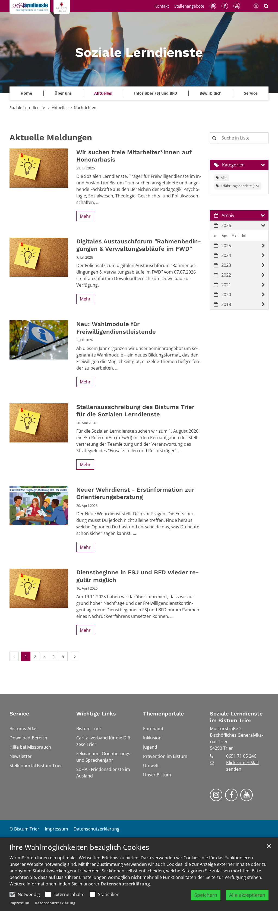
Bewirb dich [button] (211, 93)
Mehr (85, 216)
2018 (226, 304)
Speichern (205, 895)
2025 (226, 246)
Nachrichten (85, 107)
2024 (226, 255)
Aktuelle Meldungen (51, 137)
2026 (226, 225)
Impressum (19, 902)
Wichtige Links (96, 713)
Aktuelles (60, 107)
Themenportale (163, 713)
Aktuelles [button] (103, 93)
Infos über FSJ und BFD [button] (155, 93)
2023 (226, 265)
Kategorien (233, 165)
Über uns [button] (63, 93)
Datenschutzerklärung (125, 884)
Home (26, 93)
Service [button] (250, 93)
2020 (226, 295)
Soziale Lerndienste (28, 107)
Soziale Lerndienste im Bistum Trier (236, 717)
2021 (226, 285)
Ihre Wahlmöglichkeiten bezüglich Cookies (79, 847)
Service (19, 713)
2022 (226, 275)
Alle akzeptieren (247, 895)
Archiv (228, 215)
